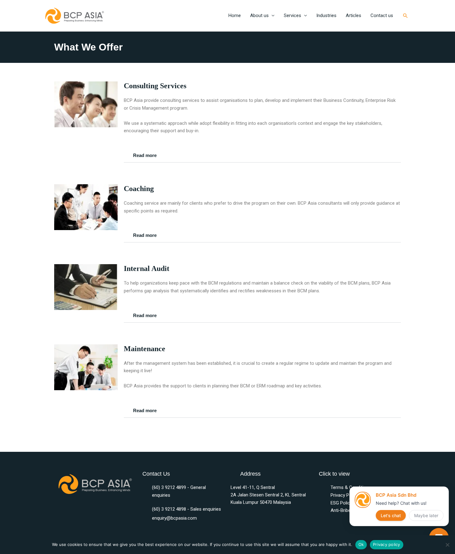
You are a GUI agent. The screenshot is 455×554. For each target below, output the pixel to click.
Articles (353, 15)
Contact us (381, 15)
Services (292, 15)
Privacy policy (386, 544)
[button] (405, 16)
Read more (145, 155)
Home (234, 15)
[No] (447, 545)
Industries (326, 15)
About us (259, 15)
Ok (361, 544)
